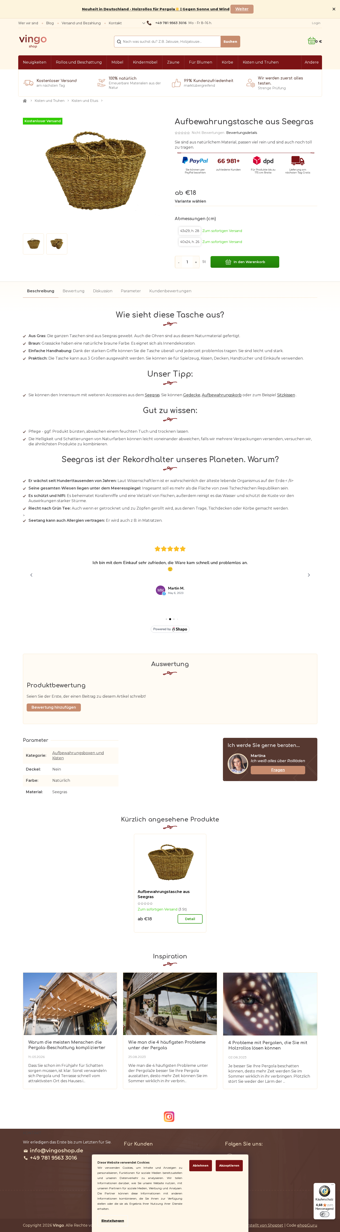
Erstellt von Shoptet (264, 1225)
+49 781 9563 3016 (53, 1158)
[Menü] (332, 1186)
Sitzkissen (286, 395)
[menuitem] (34, 62)
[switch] (324, 1214)
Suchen (230, 41)
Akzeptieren (229, 1165)
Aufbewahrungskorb (222, 395)
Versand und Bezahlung (81, 23)
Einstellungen (112, 1220)
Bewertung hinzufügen (54, 707)
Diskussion (102, 291)
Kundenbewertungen (170, 291)
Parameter (131, 291)
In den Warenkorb (249, 262)
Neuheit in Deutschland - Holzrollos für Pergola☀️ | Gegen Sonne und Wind (155, 9)
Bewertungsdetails (241, 133)
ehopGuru (307, 1225)
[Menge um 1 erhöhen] (196, 262)
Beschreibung (40, 291)
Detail (190, 919)
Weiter (242, 9)
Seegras (152, 395)
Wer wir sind (28, 23)
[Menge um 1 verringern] (178, 262)
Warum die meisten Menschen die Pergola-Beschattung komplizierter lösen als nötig (66, 1045)
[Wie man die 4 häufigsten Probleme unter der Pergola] (170, 1003)
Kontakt (115, 23)
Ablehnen (200, 1165)
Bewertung (74, 291)
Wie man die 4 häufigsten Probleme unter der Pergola (166, 1045)
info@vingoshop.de (56, 1150)
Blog (50, 23)
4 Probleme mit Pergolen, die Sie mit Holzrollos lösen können (267, 1045)
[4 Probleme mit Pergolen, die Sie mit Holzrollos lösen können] (270, 1004)
